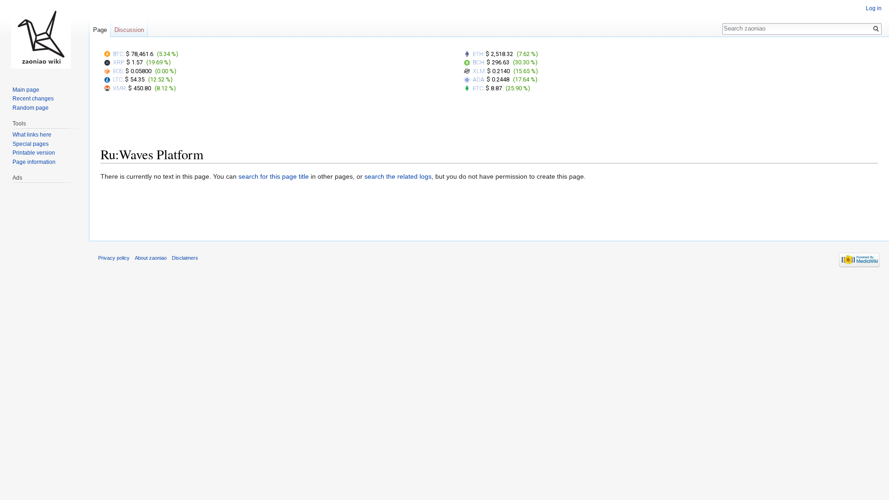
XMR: (120, 88)
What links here (32, 134)
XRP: (119, 62)
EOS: (118, 71)
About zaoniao (151, 258)
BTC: (119, 53)
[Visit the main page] (41, 37)
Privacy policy (114, 258)
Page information (34, 162)
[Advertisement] (489, 122)
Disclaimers (185, 258)
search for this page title (273, 176)
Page (100, 29)
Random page (31, 108)
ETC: (478, 88)
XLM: (479, 71)
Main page (26, 90)
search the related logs (398, 176)
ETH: (478, 53)
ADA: (479, 79)
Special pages (31, 144)
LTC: (118, 79)
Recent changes (33, 98)
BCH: (479, 62)
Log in (874, 8)
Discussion (129, 29)
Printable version (34, 153)
